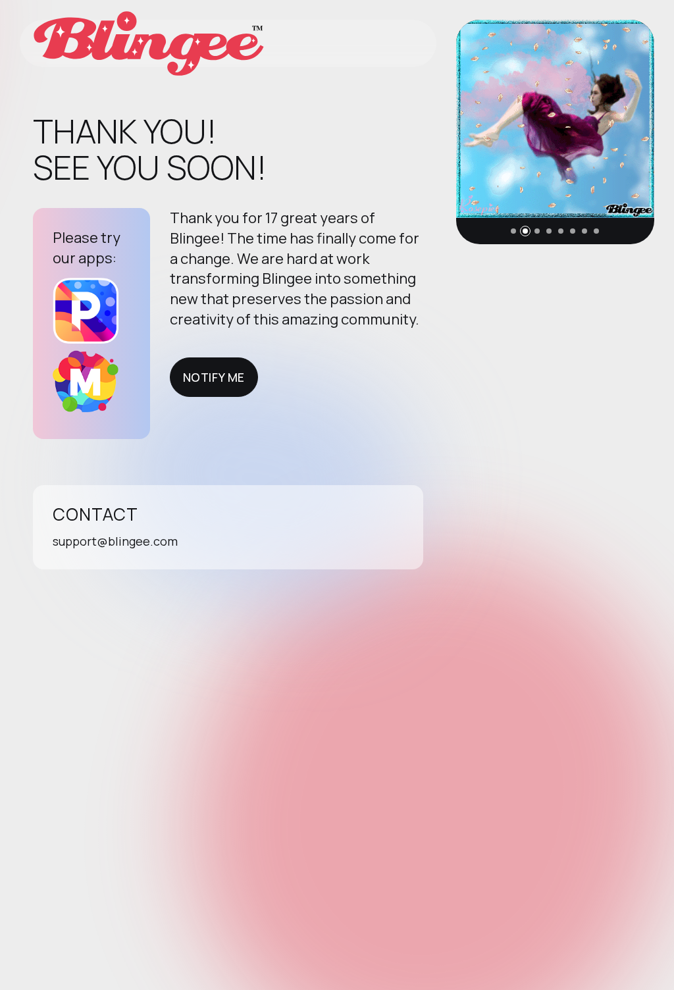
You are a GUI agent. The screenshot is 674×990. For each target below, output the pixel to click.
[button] (513, 231)
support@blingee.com (115, 541)
